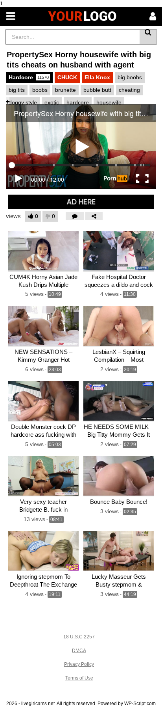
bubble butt (97, 90)
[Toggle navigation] (10, 16)
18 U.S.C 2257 (79, 637)
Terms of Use (79, 678)
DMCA (79, 650)
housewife (109, 102)
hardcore (77, 102)
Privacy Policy (79, 664)
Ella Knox (97, 77)
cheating (129, 90)
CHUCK (67, 77)
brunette (65, 90)
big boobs (130, 77)
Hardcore (29, 77)
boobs (40, 90)
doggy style (23, 102)
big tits (17, 90)
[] (148, 37)
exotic (51, 102)
